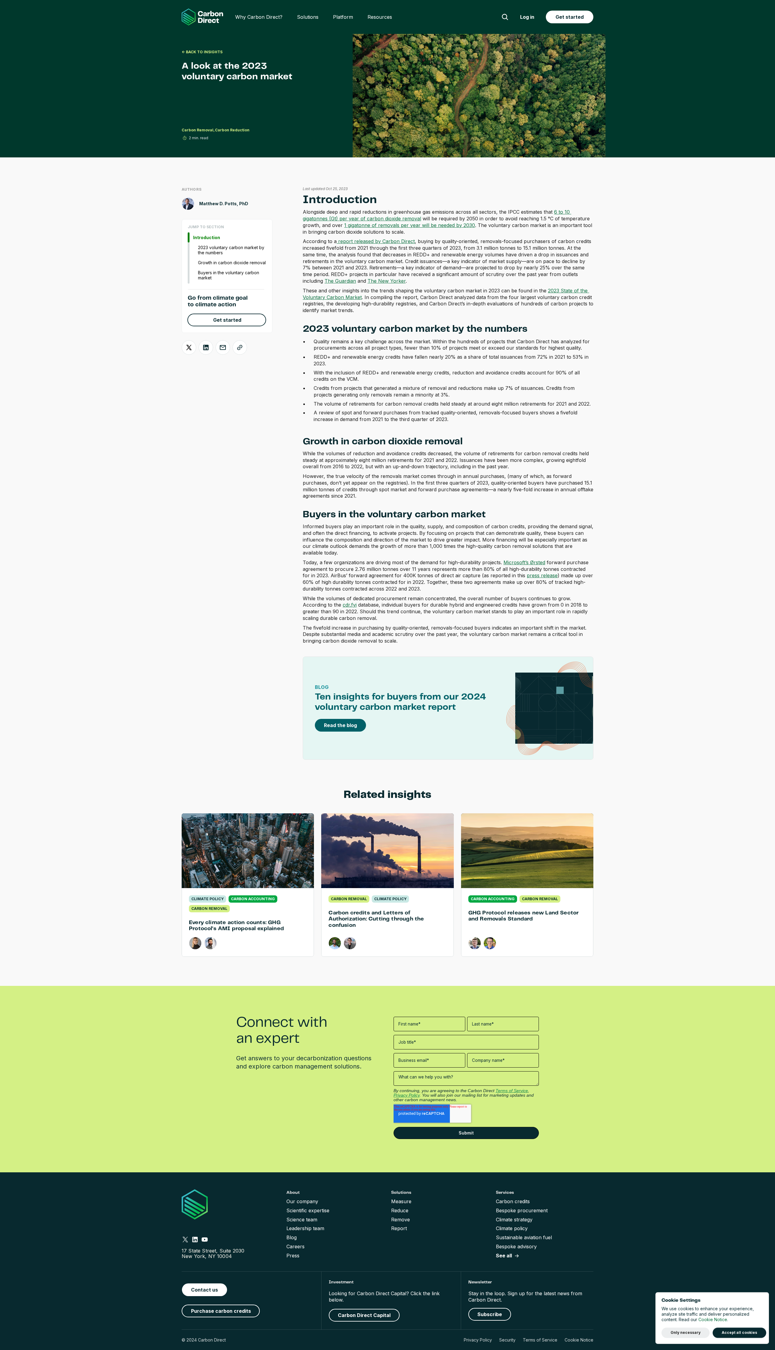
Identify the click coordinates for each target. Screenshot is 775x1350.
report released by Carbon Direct (376, 241)
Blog (291, 1237)
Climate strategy (514, 1220)
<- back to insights (202, 52)
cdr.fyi (350, 605)
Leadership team (305, 1228)
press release (542, 575)
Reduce (399, 1210)
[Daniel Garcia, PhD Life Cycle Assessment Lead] (210, 943)
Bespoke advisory (516, 1246)
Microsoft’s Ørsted (524, 562)
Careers (295, 1246)
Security (507, 1339)
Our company (302, 1201)
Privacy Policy (478, 1339)
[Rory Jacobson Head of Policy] (350, 943)
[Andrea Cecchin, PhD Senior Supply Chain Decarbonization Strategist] (489, 943)
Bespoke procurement (522, 1210)
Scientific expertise (307, 1210)
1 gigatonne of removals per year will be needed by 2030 (409, 225)
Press (292, 1256)
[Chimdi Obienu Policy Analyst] (334, 943)
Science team (301, 1220)
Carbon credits (513, 1201)
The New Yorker (387, 281)
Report (399, 1228)
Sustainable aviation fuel (524, 1237)
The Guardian (340, 281)
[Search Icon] (505, 17)
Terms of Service (540, 1339)
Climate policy (512, 1228)
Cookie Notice (579, 1339)
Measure (401, 1201)
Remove (400, 1220)
